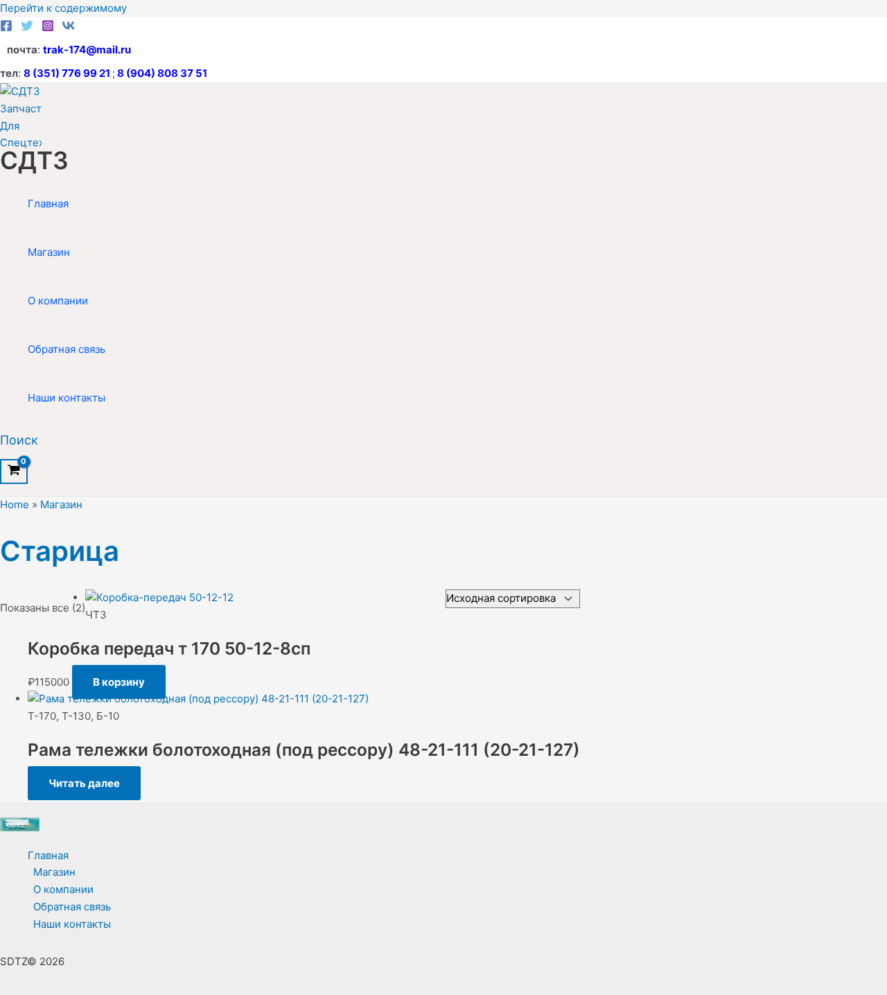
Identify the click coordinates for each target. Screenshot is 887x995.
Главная (48, 203)
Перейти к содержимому (63, 8)
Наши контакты (66, 397)
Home (14, 504)
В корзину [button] (119, 682)
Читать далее (84, 783)
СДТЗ (34, 160)
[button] (19, 440)
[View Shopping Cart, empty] (14, 471)
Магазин (49, 252)
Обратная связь (66, 349)
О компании (58, 300)
